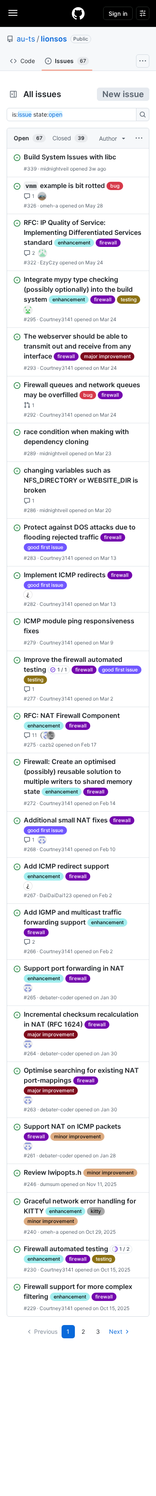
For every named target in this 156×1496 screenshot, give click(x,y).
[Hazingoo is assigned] (42, 840)
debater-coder (56, 997)
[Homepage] (78, 13)
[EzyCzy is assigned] (42, 253)
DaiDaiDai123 (56, 895)
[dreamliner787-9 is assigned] (42, 196)
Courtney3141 (56, 319)
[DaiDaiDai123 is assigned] (28, 595)
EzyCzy (49, 262)
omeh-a (49, 206)
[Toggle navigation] (13, 13)
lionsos (54, 38)
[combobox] (74, 114)
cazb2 (47, 745)
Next (115, 1331)
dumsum (49, 1184)
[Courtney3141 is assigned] (28, 310)
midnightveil (54, 169)
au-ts (26, 38)
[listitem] (78, 163)
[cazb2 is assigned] (44, 735)
